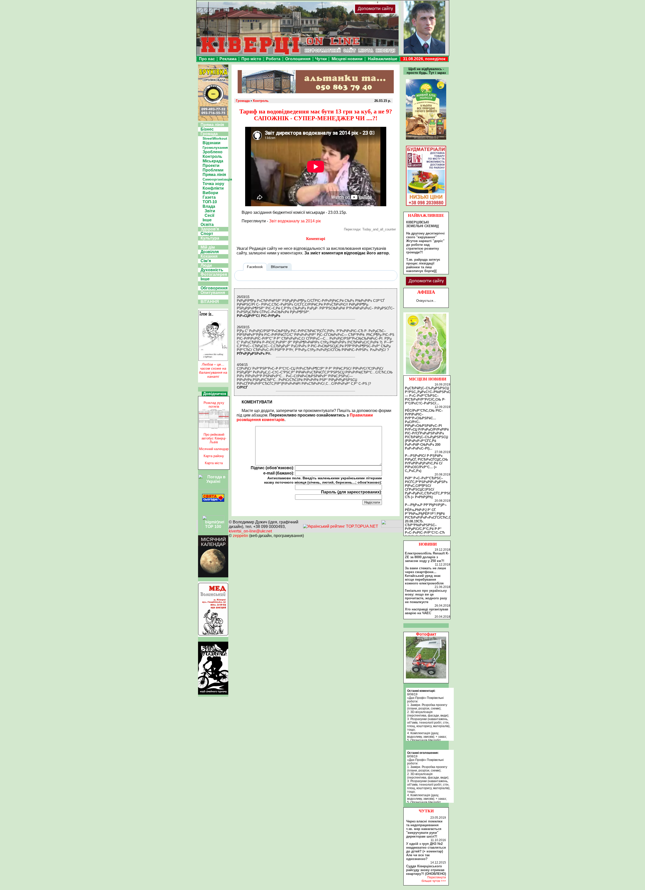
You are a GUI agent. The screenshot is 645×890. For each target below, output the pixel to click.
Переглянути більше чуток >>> (434, 879)
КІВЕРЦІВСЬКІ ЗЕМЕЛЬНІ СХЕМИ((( (422, 224)
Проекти (211, 165)
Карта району (214, 456)
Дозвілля (210, 252)
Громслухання (215, 147)
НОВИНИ (428, 544)
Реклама (228, 59)
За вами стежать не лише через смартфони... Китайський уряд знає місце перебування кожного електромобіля (425, 575)
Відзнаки (211, 143)
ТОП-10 (210, 202)
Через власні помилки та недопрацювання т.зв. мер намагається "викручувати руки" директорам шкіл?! (424, 828)
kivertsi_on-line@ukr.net (250, 531)
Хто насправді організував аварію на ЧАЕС (426, 611)
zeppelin (240, 535)
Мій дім (208, 247)
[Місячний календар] (213, 576)
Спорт (207, 233)
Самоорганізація (217, 179)
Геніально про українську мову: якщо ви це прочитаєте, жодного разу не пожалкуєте (426, 596)
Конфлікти (213, 188)
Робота (273, 59)
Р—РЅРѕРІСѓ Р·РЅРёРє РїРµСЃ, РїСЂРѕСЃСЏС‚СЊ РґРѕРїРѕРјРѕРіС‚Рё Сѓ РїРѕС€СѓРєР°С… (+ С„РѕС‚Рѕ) (426, 463)
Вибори (210, 193)
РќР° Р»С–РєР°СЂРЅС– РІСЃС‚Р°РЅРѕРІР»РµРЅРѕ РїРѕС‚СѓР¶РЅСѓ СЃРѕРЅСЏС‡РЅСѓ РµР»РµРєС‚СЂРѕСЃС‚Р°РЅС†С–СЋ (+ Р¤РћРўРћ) (431, 487)
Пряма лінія (212, 125)
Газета (209, 197)
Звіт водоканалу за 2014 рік (295, 221)
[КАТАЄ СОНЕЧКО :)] (426, 677)
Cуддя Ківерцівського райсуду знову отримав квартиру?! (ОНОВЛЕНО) (426, 870)
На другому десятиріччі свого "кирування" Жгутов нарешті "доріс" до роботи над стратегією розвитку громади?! (425, 242)
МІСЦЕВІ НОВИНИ (427, 379)
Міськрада (213, 161)
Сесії (209, 215)
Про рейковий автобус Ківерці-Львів (214, 438)
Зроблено (212, 152)
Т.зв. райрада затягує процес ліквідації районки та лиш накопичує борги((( (423, 265)
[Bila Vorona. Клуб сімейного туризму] (213, 695)
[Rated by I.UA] (392, 526)
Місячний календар (214, 449)
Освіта (207, 224)
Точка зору (213, 184)
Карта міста (214, 463)
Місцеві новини (347, 59)
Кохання (209, 256)
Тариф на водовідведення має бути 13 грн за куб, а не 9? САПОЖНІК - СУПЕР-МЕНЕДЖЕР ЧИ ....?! (315, 115)
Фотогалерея (214, 274)
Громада (209, 134)
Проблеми (213, 170)
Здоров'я (210, 229)
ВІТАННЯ (210, 302)
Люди (206, 265)
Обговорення (214, 288)
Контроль (212, 156)
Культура (210, 238)
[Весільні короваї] (426, 374)
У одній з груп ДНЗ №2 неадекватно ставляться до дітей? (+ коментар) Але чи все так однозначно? (426, 851)
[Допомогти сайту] (391, 12)
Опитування (213, 292)
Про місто (251, 59)
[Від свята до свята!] (213, 500)
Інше (207, 220)
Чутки (321, 59)
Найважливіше (382, 59)
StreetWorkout (215, 138)
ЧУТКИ (426, 811)
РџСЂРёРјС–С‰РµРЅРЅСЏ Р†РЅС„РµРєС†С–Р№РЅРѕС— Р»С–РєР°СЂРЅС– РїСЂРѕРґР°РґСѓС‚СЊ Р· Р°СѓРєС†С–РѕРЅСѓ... (427, 395)
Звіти (210, 211)
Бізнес (207, 129)
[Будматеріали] (426, 206)
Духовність (212, 270)
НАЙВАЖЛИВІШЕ (426, 215)
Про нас (207, 59)
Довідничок (214, 394)
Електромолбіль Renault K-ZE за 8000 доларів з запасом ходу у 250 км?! (427, 557)
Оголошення (297, 59)
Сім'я (206, 261)
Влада (209, 206)
